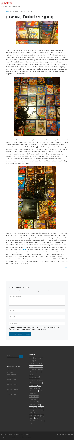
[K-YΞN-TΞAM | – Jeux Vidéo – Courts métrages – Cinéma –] (6, 3)
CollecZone (10, 369)
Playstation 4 (34, 402)
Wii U (31, 418)
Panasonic (33, 393)
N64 (39, 385)
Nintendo (37, 388)
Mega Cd (32, 380)
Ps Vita (41, 407)
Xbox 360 (32, 421)
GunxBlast (10, 377)
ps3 (31, 407)
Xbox (36, 418)
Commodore (38, 361)
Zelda (31, 423)
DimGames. (10, 372)
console (32, 363)
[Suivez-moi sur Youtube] (69, 435)
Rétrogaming (33, 410)
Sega (41, 410)
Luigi (39, 372)
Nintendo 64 (33, 391)
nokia (41, 391)
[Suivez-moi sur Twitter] (60, 435)
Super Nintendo (34, 415)
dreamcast (40, 363)
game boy (39, 366)
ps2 (39, 404)
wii (42, 415)
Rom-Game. (10, 392)
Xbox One (41, 421)
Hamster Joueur (11, 379)
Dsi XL (32, 366)
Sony (35, 413)
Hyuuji (25, 249)
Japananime (10, 382)
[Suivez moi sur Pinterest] (72, 435)
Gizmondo (33, 372)
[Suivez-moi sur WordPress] (66, 435)
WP (10, 437)
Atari (31, 361)
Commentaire (16, 296)
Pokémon (32, 404)
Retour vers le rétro (12, 389)
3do (31, 358)
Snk (31, 413)
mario (31, 374)
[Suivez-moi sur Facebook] (63, 435)
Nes (31, 388)
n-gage (40, 382)
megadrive (40, 380)
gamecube (33, 369)
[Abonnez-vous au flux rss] (57, 435)
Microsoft (32, 382)
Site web (13, 323)
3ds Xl (40, 358)
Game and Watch (11, 374)
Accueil (8, 11)
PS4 (35, 407)
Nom (12, 310)
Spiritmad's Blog (11, 394)
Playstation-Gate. (12, 387)
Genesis (40, 369)
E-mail (13, 317)
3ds (35, 358)
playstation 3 (34, 399)
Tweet (66, 267)
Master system (34, 377)
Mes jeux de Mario (12, 384)
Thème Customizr (26, 437)
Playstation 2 (34, 396)
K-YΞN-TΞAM (11, 434)
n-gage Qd (33, 385)
